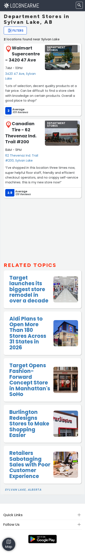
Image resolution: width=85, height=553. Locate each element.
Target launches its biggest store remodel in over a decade (28, 289)
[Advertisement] (42, 228)
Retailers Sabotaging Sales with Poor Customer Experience (29, 464)
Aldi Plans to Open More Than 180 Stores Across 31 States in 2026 (27, 333)
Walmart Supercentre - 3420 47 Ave (22, 54)
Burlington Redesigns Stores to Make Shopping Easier (29, 423)
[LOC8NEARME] (21, 5)
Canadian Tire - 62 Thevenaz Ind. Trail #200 (20, 133)
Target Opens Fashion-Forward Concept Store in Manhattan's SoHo (29, 380)
